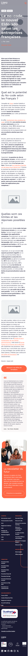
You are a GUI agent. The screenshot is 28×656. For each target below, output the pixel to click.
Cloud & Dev (10, 10)
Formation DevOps (5, 576)
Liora (7, 41)
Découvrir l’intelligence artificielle (18, 529)
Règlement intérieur (6, 525)
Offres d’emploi (19, 554)
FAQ (2, 528)
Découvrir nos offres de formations (14, 368)
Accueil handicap (5, 602)
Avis (2, 523)
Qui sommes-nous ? (6, 518)
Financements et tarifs (7, 520)
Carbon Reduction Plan (7, 598)
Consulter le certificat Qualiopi (8, 631)
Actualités (4, 10)
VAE (2, 605)
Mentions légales (5, 534)
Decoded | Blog (19, 518)
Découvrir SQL (18, 544)
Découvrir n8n (18, 520)
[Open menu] (25, 3)
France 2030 (4, 595)
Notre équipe (18, 552)
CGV (2, 539)
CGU (2, 537)
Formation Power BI (6, 573)
